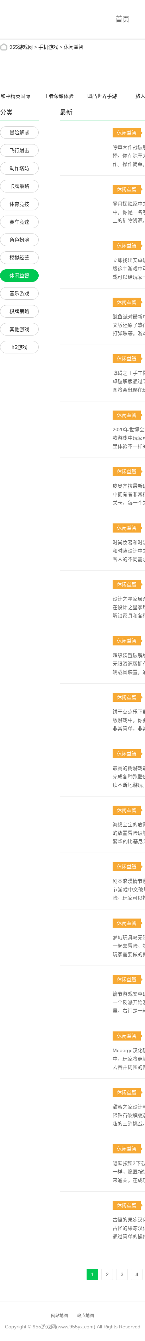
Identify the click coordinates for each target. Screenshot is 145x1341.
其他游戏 (19, 329)
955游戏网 (21, 47)
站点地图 (85, 1315)
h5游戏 (19, 347)
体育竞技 (19, 204)
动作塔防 (19, 168)
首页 (122, 19)
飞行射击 (19, 150)
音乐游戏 (19, 293)
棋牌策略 (19, 311)
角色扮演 (19, 240)
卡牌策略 (19, 186)
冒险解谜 (19, 132)
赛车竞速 (19, 222)
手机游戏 (48, 47)
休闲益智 (73, 47)
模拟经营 (19, 257)
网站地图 (59, 1315)
